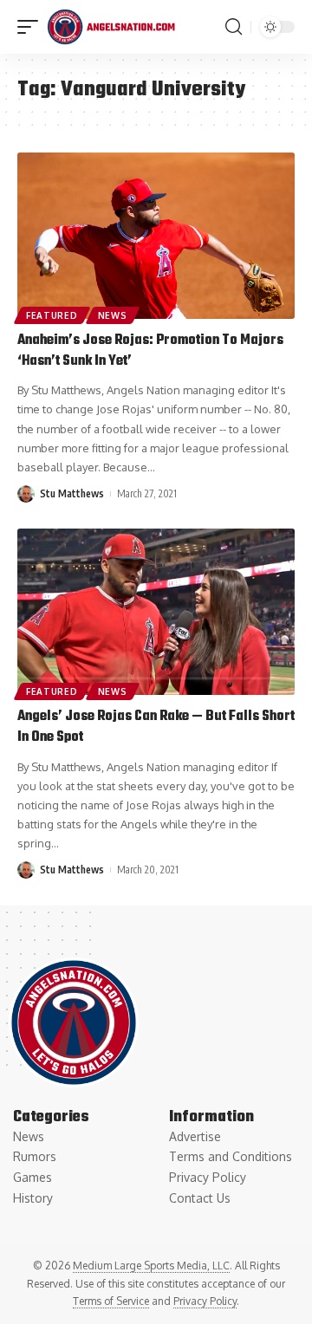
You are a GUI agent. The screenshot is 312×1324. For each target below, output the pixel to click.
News (112, 315)
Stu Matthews (72, 493)
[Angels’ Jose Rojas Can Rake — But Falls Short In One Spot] (156, 612)
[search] (233, 27)
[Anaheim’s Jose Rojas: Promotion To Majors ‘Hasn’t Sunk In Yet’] (156, 236)
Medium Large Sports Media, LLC (151, 1265)
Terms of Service (111, 1301)
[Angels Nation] (111, 27)
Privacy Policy (205, 1301)
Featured (52, 315)
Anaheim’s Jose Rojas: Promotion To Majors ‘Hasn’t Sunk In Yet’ (150, 351)
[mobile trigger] (32, 27)
